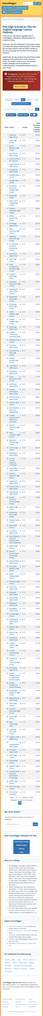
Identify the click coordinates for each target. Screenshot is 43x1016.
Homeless (8, 969)
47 (7, 448)
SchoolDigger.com (19, 1011)
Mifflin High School (13, 782)
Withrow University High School (14, 711)
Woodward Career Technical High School (14, 661)
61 (7, 536)
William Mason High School (13, 218)
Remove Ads (32, 1007)
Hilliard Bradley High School (13, 360)
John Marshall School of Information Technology (14, 774)
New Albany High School (13, 154)
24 (7, 289)
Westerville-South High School (13, 299)
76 (7, 632)
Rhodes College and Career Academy (15, 685)
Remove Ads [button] (16, 12)
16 (7, 229)
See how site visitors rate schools (20, 931)
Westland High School (13, 751)
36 (7, 371)
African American (29, 960)
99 (7, 787)
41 (7, 402)
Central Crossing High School (14, 653)
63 (7, 551)
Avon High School (12, 260)
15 (7, 223)
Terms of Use (33, 1004)
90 (7, 729)
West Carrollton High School (14, 435)
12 (7, 201)
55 (7, 497)
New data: (12, 935)
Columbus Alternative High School (15, 284)
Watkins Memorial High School (14, 476)
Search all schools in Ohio (18, 926)
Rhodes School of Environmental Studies (14, 500)
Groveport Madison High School (14, 568)
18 (7, 244)
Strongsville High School (13, 171)
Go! (35, 824)
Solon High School (13, 141)
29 (7, 327)
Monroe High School (13, 628)
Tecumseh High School (13, 532)
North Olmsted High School (14, 576)
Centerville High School (13, 255)
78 (7, 643)
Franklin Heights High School (13, 645)
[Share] (39, 3)
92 (7, 742)
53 (7, 487)
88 (7, 716)
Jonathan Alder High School (13, 276)
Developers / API (20, 1004)
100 (7, 792)
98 (7, 781)
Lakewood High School (13, 593)
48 (7, 453)
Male (13, 960)
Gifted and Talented (20, 969)
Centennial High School (13, 639)
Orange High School (13, 181)
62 (7, 546)
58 (7, 520)
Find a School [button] (7, 8)
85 (7, 698)
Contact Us (6, 1004)
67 (7, 581)
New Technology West (13, 724)
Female (7, 960)
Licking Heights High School (13, 321)
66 (7, 574)
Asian (19, 960)
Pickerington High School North (13, 621)
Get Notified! (21, 87)
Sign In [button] (6, 12)
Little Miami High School (13, 367)
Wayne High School (13, 633)
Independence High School (14, 745)
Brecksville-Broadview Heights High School (13, 189)
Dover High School (13, 717)
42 (7, 408)
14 (7, 216)
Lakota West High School (13, 469)
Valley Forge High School (13, 599)
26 (7, 304)
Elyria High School (13, 704)
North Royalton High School (14, 148)
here (35, 912)
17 (7, 236)
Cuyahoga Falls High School (12, 731)
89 (7, 722)
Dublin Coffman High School (14, 314)
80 (7, 658)
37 (7, 377)
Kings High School (13, 196)
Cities (36, 100)
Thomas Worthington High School (13, 392)
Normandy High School (13, 372)
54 (7, 492)
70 (7, 598)
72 (7, 609)
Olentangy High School (13, 328)
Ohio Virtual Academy (13, 793)
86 (7, 703)
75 (7, 627)
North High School (13, 756)
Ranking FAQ (30, 910)
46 (7, 440)
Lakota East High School (13, 482)
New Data (18, 1002)
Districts (29, 100)
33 (7, 351)
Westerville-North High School (13, 514)
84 (7, 690)
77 (7, 638)
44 (7, 425)
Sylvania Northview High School (14, 210)
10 (7, 186)
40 (7, 397)
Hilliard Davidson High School (14, 427)
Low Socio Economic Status (23, 966)
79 (7, 651)
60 (7, 531)
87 (7, 709)
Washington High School (13, 454)
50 (7, 468)
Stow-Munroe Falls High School (14, 353)
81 (7, 668)
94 (7, 755)
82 (7, 673)
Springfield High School (13, 610)
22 (7, 274)
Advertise (5, 1007)
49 (7, 459)
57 (7, 512)
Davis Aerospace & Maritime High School (14, 267)
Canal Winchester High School (15, 379)
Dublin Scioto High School (14, 488)
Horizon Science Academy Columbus (12, 462)
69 (7, 592)
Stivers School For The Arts (14, 160)
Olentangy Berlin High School (13, 306)
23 (7, 282)
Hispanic (8, 963)
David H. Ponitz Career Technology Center (14, 554)
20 (7, 259)
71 (7, 603)
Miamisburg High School (13, 493)
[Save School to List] (20, 135)
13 (7, 208)
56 (7, 507)
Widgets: (12, 939)
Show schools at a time (21, 797)
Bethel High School (13, 547)
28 (7, 319)
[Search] (35, 3)
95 (7, 761)
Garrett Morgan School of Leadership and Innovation (14, 676)
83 (7, 683)
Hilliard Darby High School (14, 398)
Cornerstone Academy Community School (13, 247)
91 (7, 737)
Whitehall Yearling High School (14, 442)
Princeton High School (13, 346)
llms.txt (18, 1007)
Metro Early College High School (13, 203)
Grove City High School (13, 588)
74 (7, 619)
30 (7, 332)
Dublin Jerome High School (14, 165)
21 (7, 264)
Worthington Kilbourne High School (14, 692)
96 (7, 766)
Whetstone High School (13, 604)
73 (7, 614)
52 (7, 481)
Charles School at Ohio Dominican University (14, 418)
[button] (21, 103)
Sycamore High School (13, 136)
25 (7, 297)
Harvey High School (13, 762)
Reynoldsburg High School (14, 699)
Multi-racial (23, 963)
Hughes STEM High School (14, 738)
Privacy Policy (33, 1002)
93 (7, 750)
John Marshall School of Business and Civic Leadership (15, 539)
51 (7, 474)
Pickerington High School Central (13, 291)
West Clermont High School (14, 231)
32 (7, 345)
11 (7, 195)
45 (7, 433)
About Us (5, 1002)
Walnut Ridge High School (14, 562)
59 (7, 525)
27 (7, 312)
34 (7, 358)
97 (7, 771)
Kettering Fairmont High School (14, 238)
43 (7, 415)
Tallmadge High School (13, 224)
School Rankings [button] (21, 8)
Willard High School (13, 508)
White (15, 963)
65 (7, 566)
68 (7, 587)
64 (7, 561)
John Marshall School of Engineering (14, 410)
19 (7, 254)
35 (7, 366)
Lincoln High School (13, 449)
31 (7, 340)
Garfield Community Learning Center (15, 334)
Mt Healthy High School (13, 669)
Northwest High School (13, 385)
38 (7, 384)
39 (7, 390)
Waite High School (13, 526)
